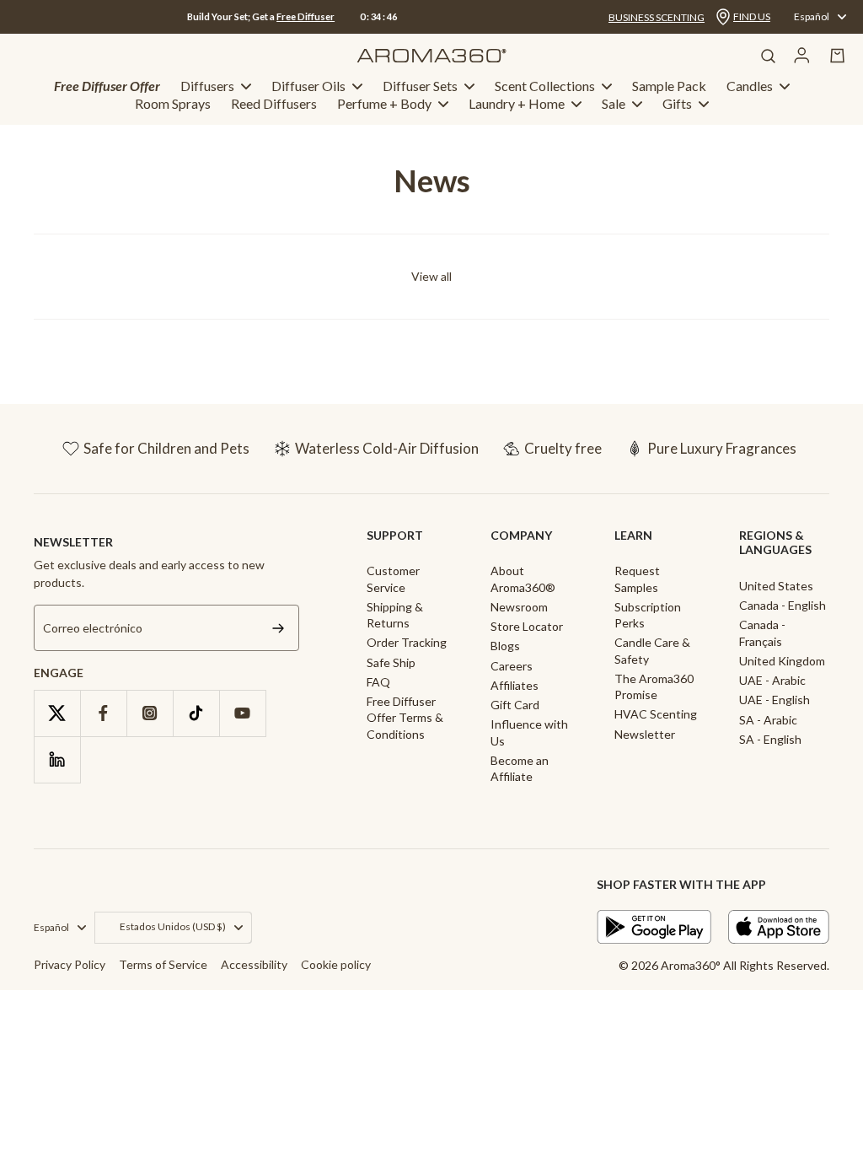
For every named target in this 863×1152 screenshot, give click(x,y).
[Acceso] (801, 56)
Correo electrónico (92, 628)
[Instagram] (149, 713)
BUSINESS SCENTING (656, 17)
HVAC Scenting (655, 714)
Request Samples (637, 578)
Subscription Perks (647, 615)
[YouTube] (242, 713)
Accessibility (254, 964)
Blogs (505, 645)
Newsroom (519, 607)
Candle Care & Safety (652, 650)
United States (776, 586)
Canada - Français (762, 632)
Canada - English (782, 605)
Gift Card (514, 704)
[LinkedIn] (57, 759)
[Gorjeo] (57, 713)
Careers (511, 666)
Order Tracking (407, 642)
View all (431, 276)
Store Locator (526, 626)
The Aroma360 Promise (654, 686)
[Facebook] (103, 713)
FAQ (378, 682)
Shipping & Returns (395, 615)
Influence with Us (529, 732)
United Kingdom (782, 661)
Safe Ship (391, 662)
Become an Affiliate (519, 768)
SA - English (770, 739)
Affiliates (514, 685)
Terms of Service (163, 964)
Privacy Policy (69, 964)
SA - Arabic (768, 720)
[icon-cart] (837, 56)
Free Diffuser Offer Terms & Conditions (405, 717)
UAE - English (774, 699)
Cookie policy (336, 964)
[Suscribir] (278, 628)
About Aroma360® (522, 578)
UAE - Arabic (772, 680)
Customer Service (393, 578)
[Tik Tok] (196, 713)
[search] (768, 55)
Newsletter (644, 734)
